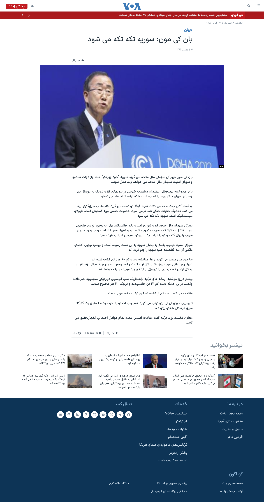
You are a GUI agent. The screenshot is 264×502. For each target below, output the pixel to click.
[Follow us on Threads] (86, 414)
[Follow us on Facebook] (128, 414)
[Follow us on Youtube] (102, 414)
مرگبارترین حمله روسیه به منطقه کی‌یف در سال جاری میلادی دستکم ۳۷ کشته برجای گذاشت (173, 15)
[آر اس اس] (77, 414)
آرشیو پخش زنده (231, 491)
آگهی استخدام (177, 437)
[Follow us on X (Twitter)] (111, 414)
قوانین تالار (235, 437)
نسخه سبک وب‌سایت (172, 460)
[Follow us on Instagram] (94, 414)
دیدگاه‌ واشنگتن (119, 483)
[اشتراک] (60, 414)
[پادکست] (69, 414)
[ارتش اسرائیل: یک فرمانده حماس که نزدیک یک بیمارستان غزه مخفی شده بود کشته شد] (80, 381)
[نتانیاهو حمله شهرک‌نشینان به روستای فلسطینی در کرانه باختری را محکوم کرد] (155, 361)
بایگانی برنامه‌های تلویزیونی (168, 491)
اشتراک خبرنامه (177, 429)
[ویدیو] (32, 6)
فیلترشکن (181, 421)
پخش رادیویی (177, 452)
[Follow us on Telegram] (120, 414)
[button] (29, 15)
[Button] (78, 60)
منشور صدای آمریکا (230, 421)
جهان (188, 30)
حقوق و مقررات (232, 429)
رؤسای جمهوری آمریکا (172, 483)
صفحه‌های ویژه (232, 483)
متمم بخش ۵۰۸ (231, 413)
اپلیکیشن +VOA (176, 413)
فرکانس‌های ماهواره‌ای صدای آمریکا (163, 445)
